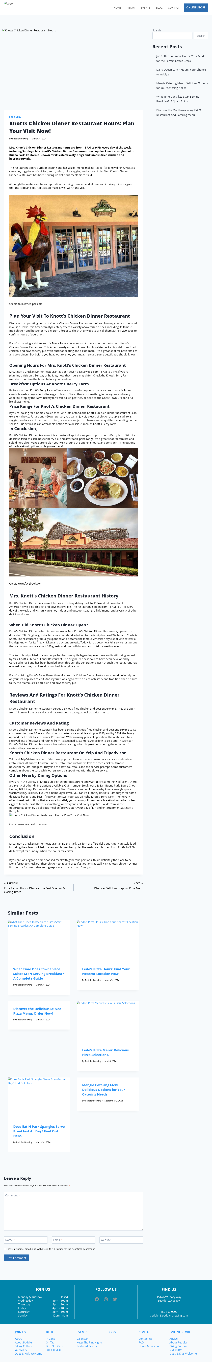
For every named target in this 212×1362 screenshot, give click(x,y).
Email (57, 1240)
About (131, 7)
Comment (12, 1195)
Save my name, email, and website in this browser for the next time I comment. (51, 1249)
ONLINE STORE (180, 1332)
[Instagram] (106, 1299)
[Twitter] (115, 1299)
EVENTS (82, 1332)
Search (156, 30)
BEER (49, 1332)
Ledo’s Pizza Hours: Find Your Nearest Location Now (106, 971)
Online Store (196, 7)
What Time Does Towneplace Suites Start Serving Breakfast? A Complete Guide (38, 974)
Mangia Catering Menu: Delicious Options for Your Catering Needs (103, 1090)
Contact (174, 7)
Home (117, 7)
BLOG (112, 1332)
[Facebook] (97, 1299)
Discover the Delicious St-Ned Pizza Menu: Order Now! (37, 1011)
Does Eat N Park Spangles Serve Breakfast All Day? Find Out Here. (39, 1131)
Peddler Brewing (20, 138)
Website (106, 1240)
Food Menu (15, 117)
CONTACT (145, 1332)
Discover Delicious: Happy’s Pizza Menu (118, 886)
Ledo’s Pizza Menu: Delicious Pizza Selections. (105, 1052)
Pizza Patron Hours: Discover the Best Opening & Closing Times (34, 888)
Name (10, 1240)
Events (145, 7)
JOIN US (20, 1332)
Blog (159, 7)
